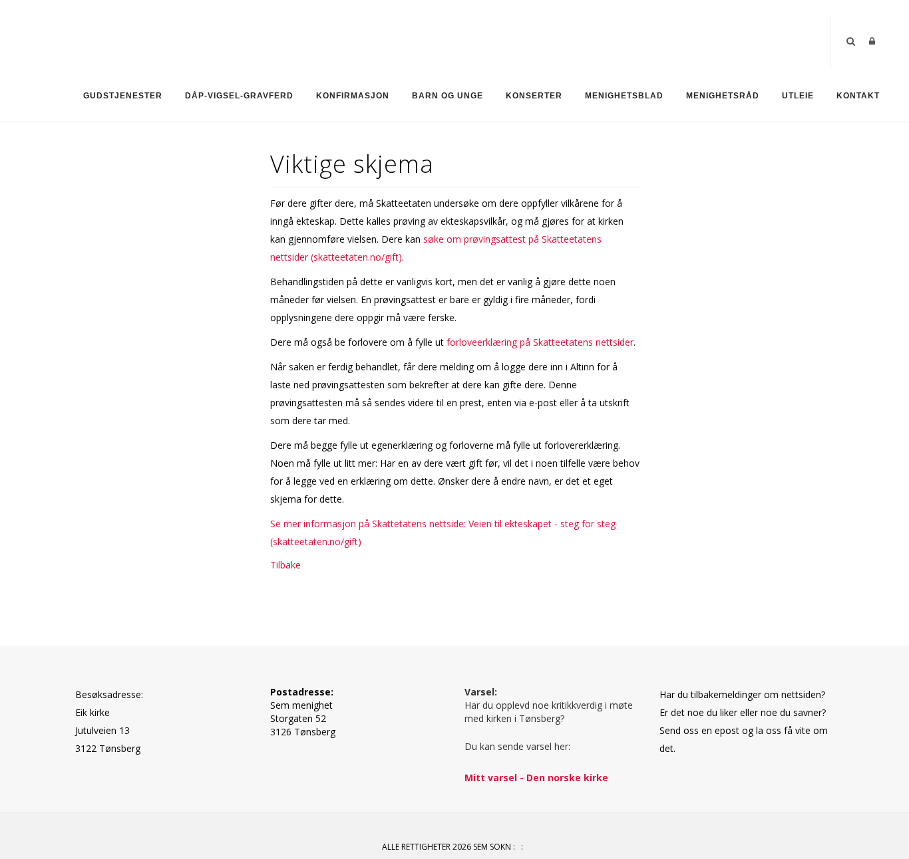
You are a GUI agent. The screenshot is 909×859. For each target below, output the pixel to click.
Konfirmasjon (352, 95)
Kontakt (858, 95)
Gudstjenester (122, 95)
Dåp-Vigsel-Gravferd (239, 95)
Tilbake (285, 564)
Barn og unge (447, 95)
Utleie (798, 95)
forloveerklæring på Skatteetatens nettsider (540, 342)
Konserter (534, 95)
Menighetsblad (624, 95)
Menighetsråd (722, 95)
